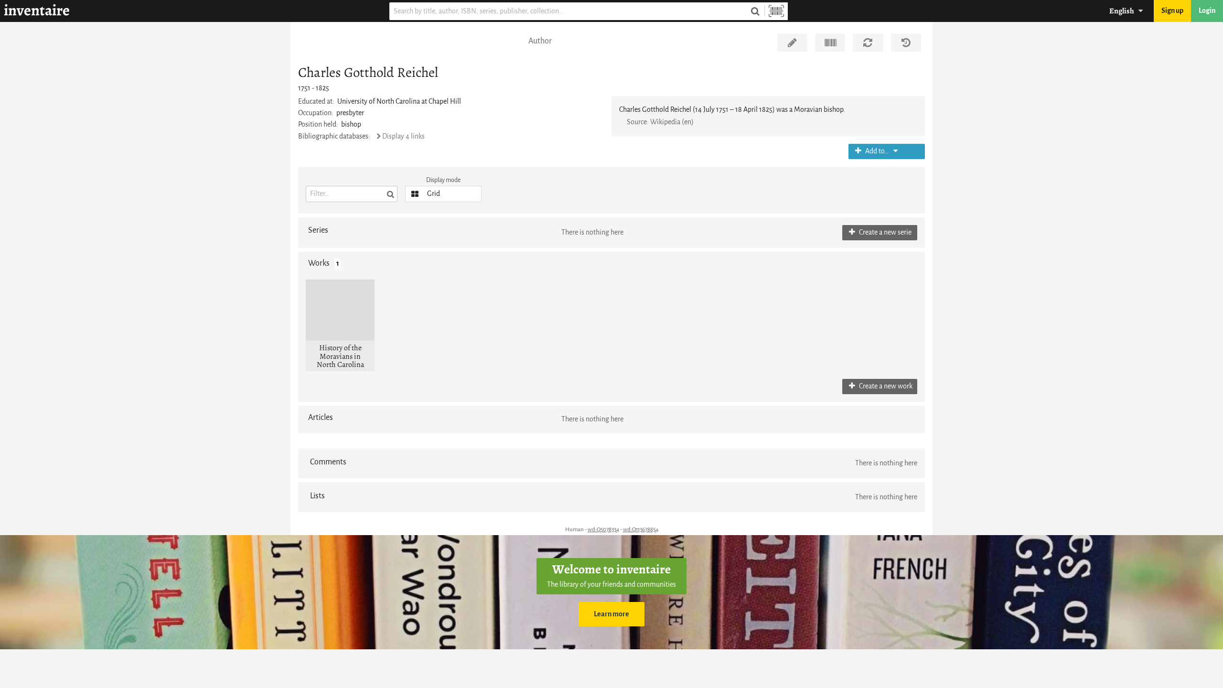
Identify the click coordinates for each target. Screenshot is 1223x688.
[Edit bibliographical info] (792, 42)
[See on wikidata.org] (830, 42)
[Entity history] (906, 42)
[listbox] (443, 194)
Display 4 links (403, 136)
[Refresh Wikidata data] (868, 42)
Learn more (611, 614)
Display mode (443, 180)
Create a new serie (885, 232)
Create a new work (885, 386)
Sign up (1172, 10)
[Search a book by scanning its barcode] (776, 11)
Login (1207, 10)
